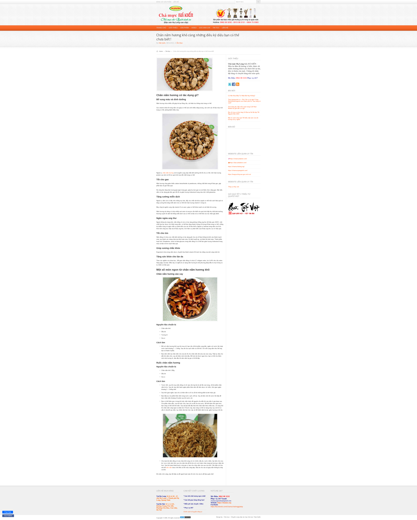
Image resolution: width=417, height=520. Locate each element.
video (194, 28)
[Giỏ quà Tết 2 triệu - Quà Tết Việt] (244, 216)
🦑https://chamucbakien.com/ (237, 159)
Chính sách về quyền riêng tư (193, 512)
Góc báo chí (204, 28)
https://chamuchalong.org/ (236, 166)
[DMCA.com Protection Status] (185, 518)
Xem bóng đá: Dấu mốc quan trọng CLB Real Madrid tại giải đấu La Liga (242, 107)
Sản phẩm (184, 28)
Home (161, 51)
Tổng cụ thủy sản (233, 187)
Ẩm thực (180, 43)
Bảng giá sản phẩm (163, 2)
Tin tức (216, 28)
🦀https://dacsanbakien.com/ (237, 162)
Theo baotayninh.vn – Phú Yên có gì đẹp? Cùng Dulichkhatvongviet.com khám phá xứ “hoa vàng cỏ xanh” (244, 101)
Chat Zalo (7, 512)
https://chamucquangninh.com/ (237, 170)
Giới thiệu (173, 28)
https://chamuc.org (224, 503)
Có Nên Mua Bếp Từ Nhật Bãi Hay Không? (241, 95)
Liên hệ (176, 2)
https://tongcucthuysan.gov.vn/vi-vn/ (239, 174)
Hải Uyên (162, 43)
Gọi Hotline (8, 516)
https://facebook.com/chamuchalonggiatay (227, 507)
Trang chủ (161, 28)
